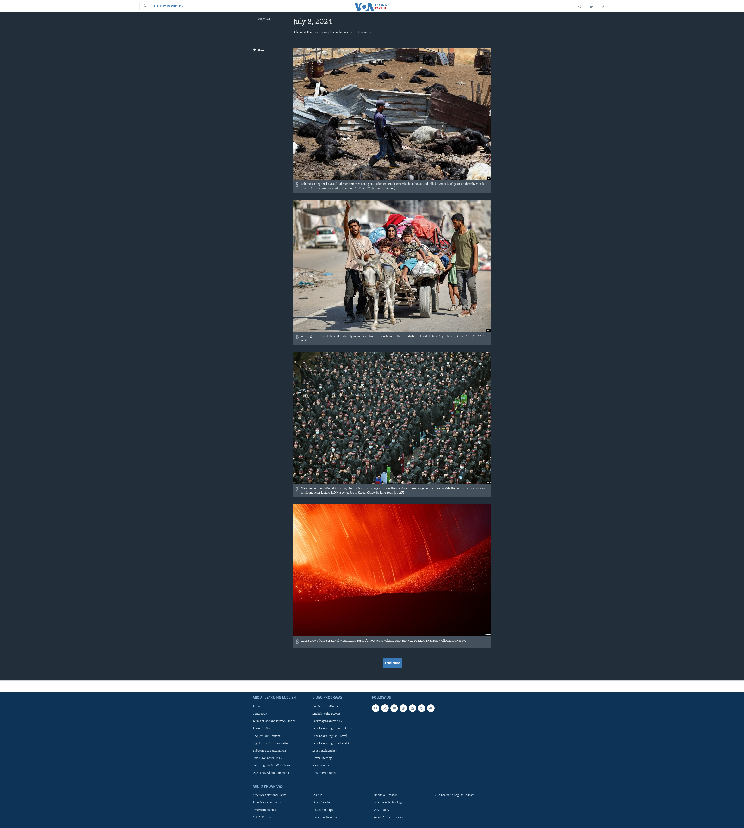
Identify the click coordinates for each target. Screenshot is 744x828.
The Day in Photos (168, 6)
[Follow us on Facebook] (375, 708)
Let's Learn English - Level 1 (330, 736)
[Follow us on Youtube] (394, 708)
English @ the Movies (326, 713)
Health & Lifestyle (386, 795)
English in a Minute (325, 706)
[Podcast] (421, 708)
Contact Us (260, 713)
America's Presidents (267, 802)
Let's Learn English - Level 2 (330, 743)
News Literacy (322, 758)
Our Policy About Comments (271, 773)
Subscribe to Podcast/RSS (270, 750)
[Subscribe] (430, 708)
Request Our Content (266, 736)
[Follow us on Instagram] (403, 708)
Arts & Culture (262, 817)
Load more (392, 663)
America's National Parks (269, 795)
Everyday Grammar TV (327, 721)
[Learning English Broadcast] (579, 7)
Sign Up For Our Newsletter (271, 743)
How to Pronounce (324, 773)
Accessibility (261, 728)
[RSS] (412, 708)
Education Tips (323, 810)
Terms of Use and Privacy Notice (274, 721)
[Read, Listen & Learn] (603, 7)
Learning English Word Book (271, 765)
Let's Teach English (324, 750)
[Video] (591, 7)
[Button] (258, 51)
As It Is (317, 795)
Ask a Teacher (322, 802)
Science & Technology (388, 802)
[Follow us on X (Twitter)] (384, 708)
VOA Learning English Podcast (454, 795)
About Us (259, 706)
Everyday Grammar (326, 817)
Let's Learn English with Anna (332, 728)
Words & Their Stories (388, 817)
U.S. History (381, 810)
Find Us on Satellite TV (267, 758)
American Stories (264, 810)
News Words (320, 765)
